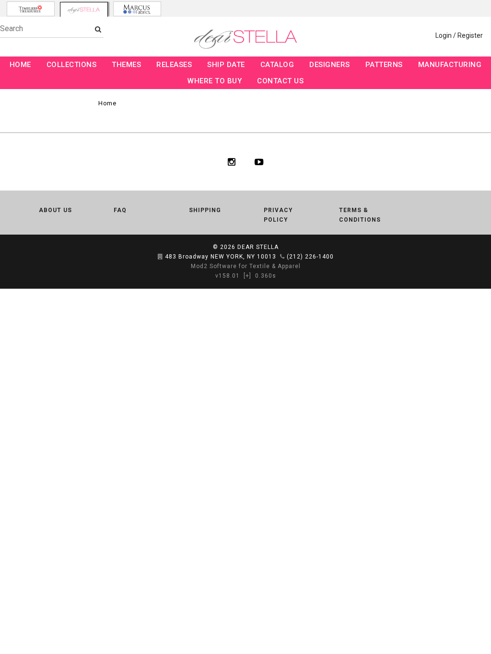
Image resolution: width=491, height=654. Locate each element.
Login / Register (459, 35)
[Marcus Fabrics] (137, 8)
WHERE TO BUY (214, 81)
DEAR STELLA (258, 247)
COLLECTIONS (72, 64)
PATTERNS (384, 64)
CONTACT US (280, 81)
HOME (20, 64)
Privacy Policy (278, 215)
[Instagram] (231, 162)
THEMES (126, 64)
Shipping (205, 210)
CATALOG (277, 64)
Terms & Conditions (360, 215)
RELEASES (174, 64)
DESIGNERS (329, 64)
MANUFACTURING (450, 64)
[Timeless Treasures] (31, 8)
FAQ (120, 210)
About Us (55, 210)
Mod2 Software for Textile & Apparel (246, 266)
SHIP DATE (226, 64)
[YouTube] (259, 162)
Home (107, 103)
